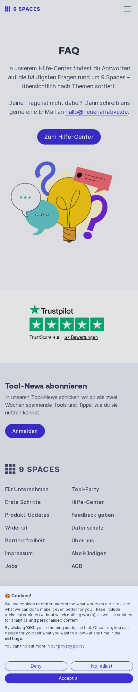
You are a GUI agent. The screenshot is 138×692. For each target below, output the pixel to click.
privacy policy (71, 646)
